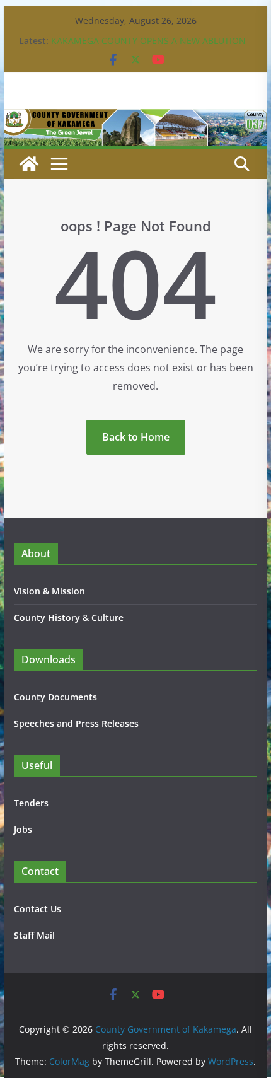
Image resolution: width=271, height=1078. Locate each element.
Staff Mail (34, 935)
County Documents (55, 697)
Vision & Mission (49, 591)
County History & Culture (69, 617)
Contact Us (37, 909)
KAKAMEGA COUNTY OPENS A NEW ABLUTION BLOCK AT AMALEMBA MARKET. (148, 47)
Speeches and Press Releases (76, 723)
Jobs (23, 829)
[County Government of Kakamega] (135, 118)
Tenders (31, 803)
